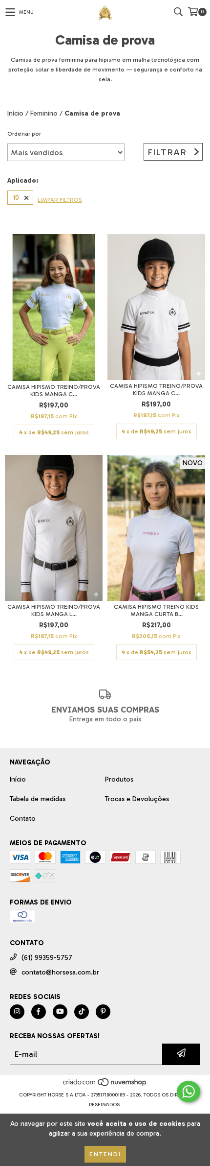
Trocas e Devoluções (137, 799)
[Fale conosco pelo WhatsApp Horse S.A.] (188, 1091)
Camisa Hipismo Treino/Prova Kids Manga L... (53, 610)
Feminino (44, 113)
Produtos (119, 779)
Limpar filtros (60, 199)
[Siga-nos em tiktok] (81, 1011)
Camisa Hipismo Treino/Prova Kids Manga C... (53, 390)
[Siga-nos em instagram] (17, 1011)
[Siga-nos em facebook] (38, 1011)
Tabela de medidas (37, 799)
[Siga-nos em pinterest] (103, 1011)
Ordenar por (24, 133)
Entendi (105, 1154)
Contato (23, 818)
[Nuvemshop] (105, 1085)
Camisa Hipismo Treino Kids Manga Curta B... (156, 610)
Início (15, 113)
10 (16, 197)
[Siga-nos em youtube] (60, 1011)
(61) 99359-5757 (46, 957)
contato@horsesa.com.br (60, 972)
